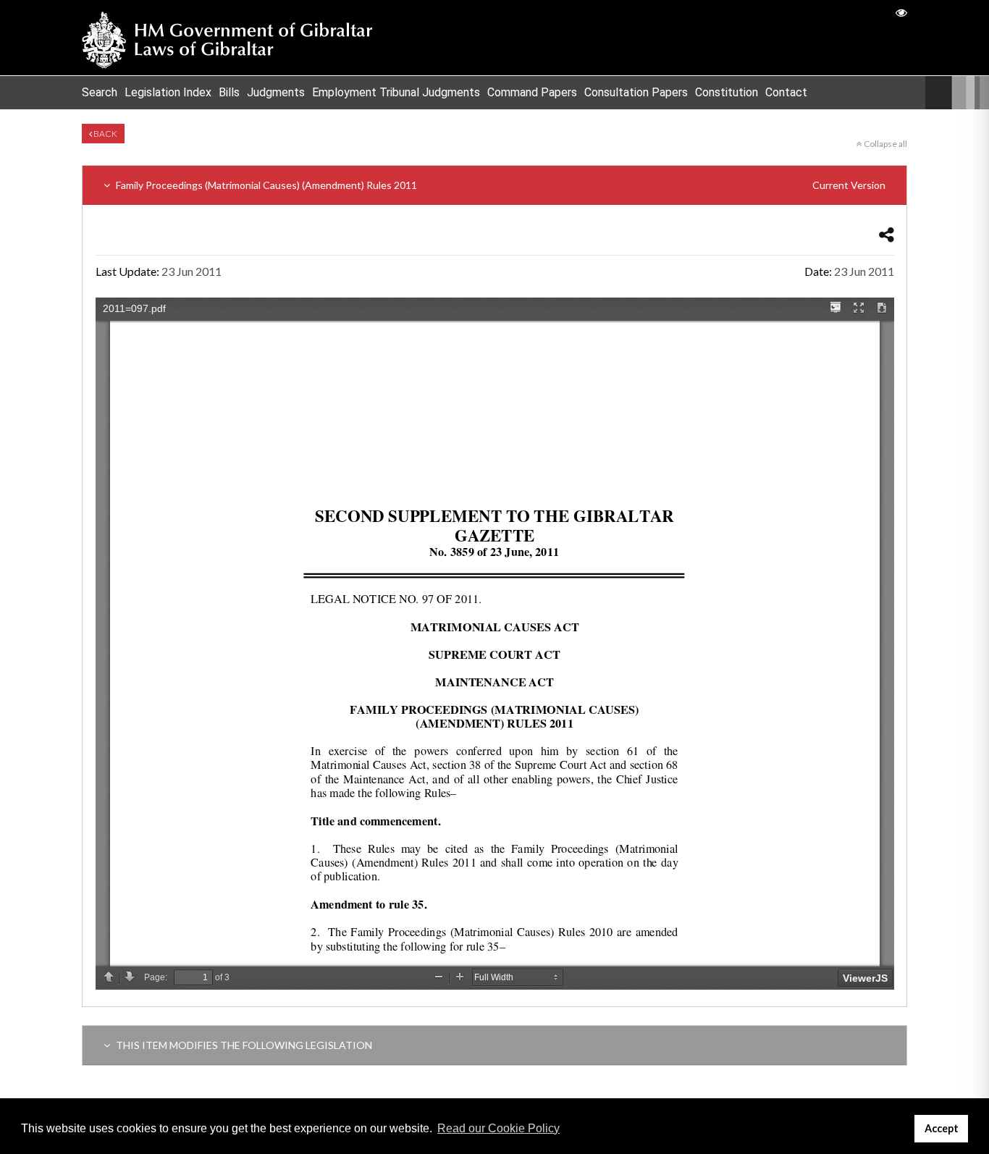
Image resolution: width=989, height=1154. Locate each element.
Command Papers (532, 92)
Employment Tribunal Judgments (396, 92)
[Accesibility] (901, 12)
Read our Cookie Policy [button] (498, 1128)
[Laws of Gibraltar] (227, 37)
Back (104, 133)
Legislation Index (168, 92)
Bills (229, 92)
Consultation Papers (636, 92)
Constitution (726, 92)
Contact (786, 92)
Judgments (276, 92)
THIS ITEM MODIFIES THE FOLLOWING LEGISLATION (243, 1045)
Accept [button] (942, 1128)
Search (99, 92)
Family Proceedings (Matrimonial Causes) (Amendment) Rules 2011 (499, 185)
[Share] (886, 234)
